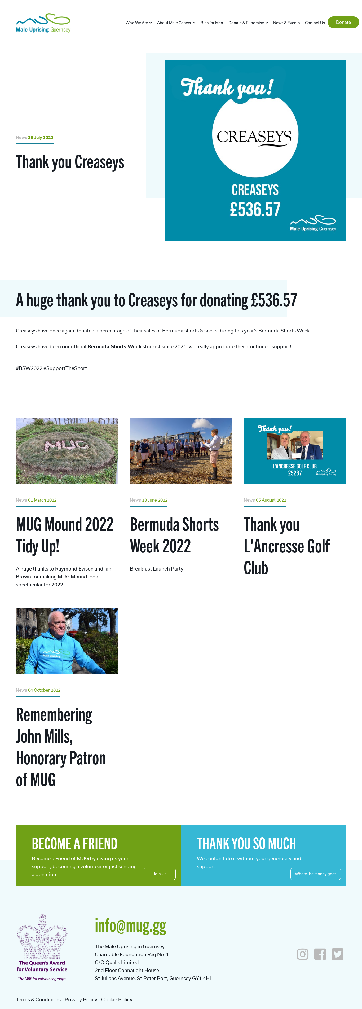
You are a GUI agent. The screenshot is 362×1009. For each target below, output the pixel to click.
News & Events (286, 22)
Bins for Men (212, 22)
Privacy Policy (81, 999)
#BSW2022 (29, 368)
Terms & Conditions (38, 999)
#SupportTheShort (65, 368)
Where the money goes (315, 873)
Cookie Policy (117, 999)
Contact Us (315, 22)
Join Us (159, 873)
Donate (343, 22)
